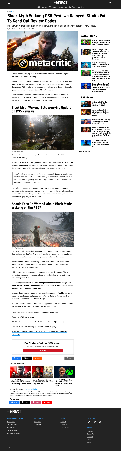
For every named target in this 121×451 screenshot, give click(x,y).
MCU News (11, 427)
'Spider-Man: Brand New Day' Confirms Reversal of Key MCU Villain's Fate (101, 121)
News (55, 7)
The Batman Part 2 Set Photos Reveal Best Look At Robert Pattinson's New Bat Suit (101, 143)
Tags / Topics (64, 427)
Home (9, 11)
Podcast (63, 422)
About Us (90, 431)
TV (50, 7)
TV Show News (12, 424)
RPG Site (15, 283)
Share (17, 358)
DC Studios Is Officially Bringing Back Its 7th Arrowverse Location (99, 104)
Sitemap (89, 442)
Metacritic (48, 90)
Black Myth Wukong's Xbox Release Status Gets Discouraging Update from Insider (63, 382)
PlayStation (86, 151)
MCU (38, 7)
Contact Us (90, 434)
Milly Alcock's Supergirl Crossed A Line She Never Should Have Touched (100, 64)
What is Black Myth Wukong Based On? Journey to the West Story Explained (43, 382)
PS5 (14, 11)
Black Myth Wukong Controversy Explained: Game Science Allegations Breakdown (21, 382)
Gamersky (34, 293)
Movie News (11, 422)
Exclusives (63, 424)
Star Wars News (12, 430)
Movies (44, 7)
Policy (89, 439)
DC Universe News (13, 433)
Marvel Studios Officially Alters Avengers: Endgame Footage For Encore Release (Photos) (101, 113)
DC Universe (63, 7)
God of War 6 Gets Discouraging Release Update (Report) (34, 327)
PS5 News (37, 424)
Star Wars (72, 7)
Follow (15, 402)
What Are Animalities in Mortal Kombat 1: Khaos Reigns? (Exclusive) (38, 322)
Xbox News (37, 422)
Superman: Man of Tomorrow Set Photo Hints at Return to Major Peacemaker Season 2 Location (101, 43)
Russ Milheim (13, 29)
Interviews (81, 7)
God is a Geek (55, 296)
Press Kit (90, 437)
